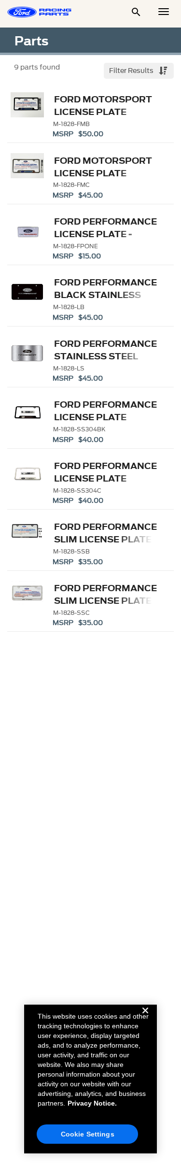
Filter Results (132, 71)
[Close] (145, 1018)
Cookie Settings (87, 1134)
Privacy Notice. (92, 1103)
